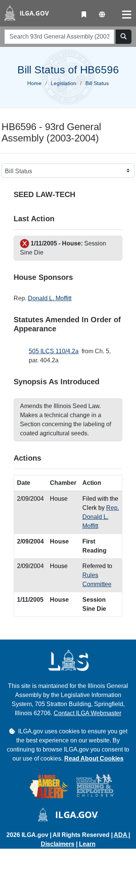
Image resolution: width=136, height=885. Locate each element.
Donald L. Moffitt (49, 298)
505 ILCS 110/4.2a (54, 351)
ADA (121, 835)
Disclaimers (57, 844)
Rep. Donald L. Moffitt (100, 517)
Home (34, 83)
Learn (87, 844)
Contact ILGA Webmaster (87, 713)
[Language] (102, 15)
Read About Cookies (94, 758)
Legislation (63, 83)
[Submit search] (123, 37)
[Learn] (84, 15)
